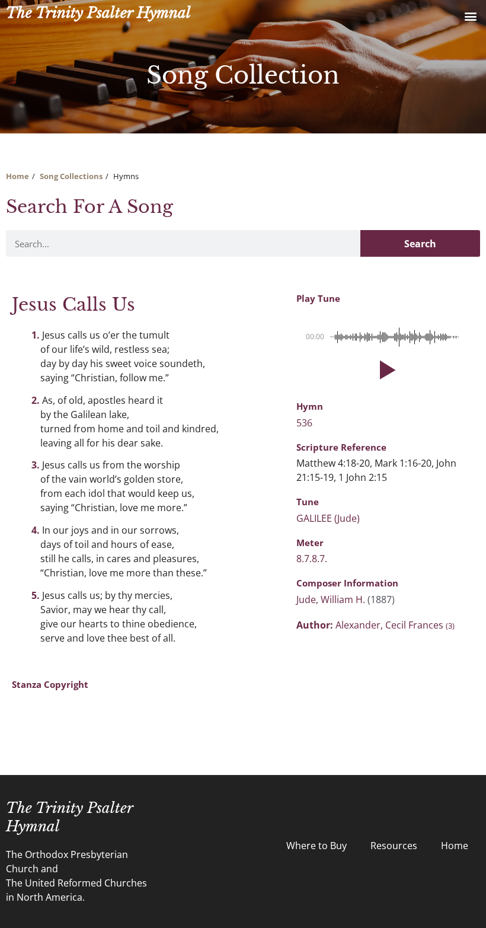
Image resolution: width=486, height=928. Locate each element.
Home (17, 176)
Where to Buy (316, 845)
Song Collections (71, 176)
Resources (393, 845)
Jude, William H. (331, 599)
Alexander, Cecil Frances (395, 625)
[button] (470, 15)
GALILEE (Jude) (328, 518)
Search (420, 243)
